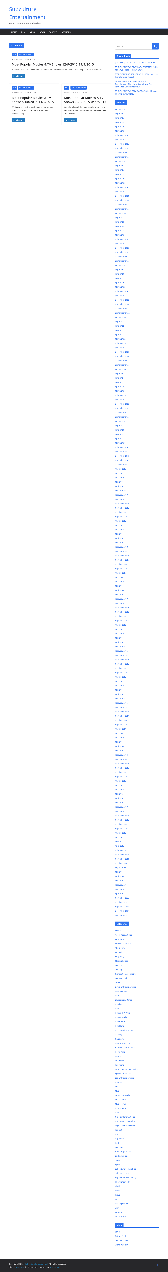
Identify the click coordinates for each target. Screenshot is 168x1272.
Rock (117, 1143)
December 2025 (122, 144)
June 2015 (119, 685)
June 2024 (119, 222)
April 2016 (119, 642)
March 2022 (120, 339)
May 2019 (119, 482)
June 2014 (119, 737)
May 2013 (119, 794)
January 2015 (121, 707)
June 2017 (119, 581)
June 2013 (119, 789)
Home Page (120, 1052)
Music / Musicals (122, 1095)
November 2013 (122, 768)
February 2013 (121, 807)
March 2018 (120, 542)
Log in (117, 1232)
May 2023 (119, 278)
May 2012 (119, 841)
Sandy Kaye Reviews (124, 1151)
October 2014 (121, 720)
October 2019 (121, 464)
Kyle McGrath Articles (124, 1073)
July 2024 (119, 217)
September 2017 (122, 568)
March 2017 (120, 594)
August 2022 (120, 317)
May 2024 (119, 226)
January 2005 (121, 915)
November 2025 (122, 148)
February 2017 (121, 599)
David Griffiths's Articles (125, 987)
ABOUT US (66, 32)
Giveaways (119, 1039)
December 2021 (122, 352)
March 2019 (120, 490)
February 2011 (121, 885)
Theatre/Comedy (122, 1182)
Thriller (118, 1186)
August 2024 (120, 213)
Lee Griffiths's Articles (124, 1078)
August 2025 (120, 161)
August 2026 (120, 109)
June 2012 (119, 837)
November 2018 (122, 508)
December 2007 (122, 911)
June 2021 (119, 378)
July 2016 (119, 629)
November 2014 (122, 716)
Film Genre (120, 1021)
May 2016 (119, 638)
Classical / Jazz (121, 961)
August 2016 (120, 625)
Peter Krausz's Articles (125, 1121)
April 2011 (119, 876)
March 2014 (120, 750)
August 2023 (120, 265)
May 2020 (119, 434)
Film (23, 32)
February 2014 (121, 755)
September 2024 (122, 209)
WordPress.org (121, 1245)
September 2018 (122, 516)
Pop (116, 1134)
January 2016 (121, 655)
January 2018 (121, 551)
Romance (119, 1147)
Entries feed (120, 1236)
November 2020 (122, 408)
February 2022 (121, 343)
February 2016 (121, 651)
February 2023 (121, 291)
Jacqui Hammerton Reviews (127, 1069)
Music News (120, 1104)
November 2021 (122, 356)
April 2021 (119, 386)
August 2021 (120, 369)
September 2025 (122, 157)
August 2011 (120, 867)
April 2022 (119, 334)
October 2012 (121, 824)
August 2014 (120, 729)
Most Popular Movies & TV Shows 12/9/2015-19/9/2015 (53, 64)
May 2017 (119, 586)
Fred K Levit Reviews (124, 1030)
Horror (118, 1056)
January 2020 (121, 451)
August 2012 (120, 833)
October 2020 (121, 412)
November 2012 (122, 820)
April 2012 (119, 846)
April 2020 (119, 438)
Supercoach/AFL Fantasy (125, 1177)
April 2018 (119, 538)
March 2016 (120, 646)
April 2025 (119, 178)
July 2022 (119, 321)
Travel (117, 1195)
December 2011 (122, 854)
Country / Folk (121, 978)
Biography (119, 956)
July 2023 (119, 269)
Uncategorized (121, 1203)
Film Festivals (121, 1017)
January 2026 (121, 139)
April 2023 (119, 282)
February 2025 (121, 187)
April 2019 (119, 486)
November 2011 (122, 859)
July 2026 (119, 113)
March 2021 (120, 391)
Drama (118, 995)
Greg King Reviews (123, 1043)
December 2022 (122, 300)
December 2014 (122, 711)
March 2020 (120, 443)
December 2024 (122, 196)
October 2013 (121, 772)
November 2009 (122, 898)
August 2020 (120, 421)
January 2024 (121, 243)
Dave (34, 59)
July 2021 (119, 373)
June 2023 (119, 274)
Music (32, 32)
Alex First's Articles (123, 943)
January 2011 (121, 889)
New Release (120, 1108)
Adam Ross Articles (123, 935)
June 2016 (119, 633)
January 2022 (121, 347)
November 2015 (122, 664)
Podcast (53, 32)
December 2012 (122, 815)
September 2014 (122, 724)
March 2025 (120, 183)
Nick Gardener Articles (125, 1117)
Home (14, 32)
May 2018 (119, 534)
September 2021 (122, 365)
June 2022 (119, 326)
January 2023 (121, 295)
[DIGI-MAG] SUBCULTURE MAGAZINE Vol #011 (135, 62)
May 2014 (119, 742)
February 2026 (121, 135)
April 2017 (119, 590)
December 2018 (122, 503)
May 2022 (119, 330)
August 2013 (120, 781)
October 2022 (121, 308)
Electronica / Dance (123, 1000)
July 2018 (119, 525)
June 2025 (119, 170)
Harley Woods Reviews (125, 1047)
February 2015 (121, 703)
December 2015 (122, 659)
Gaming (118, 1034)
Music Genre (120, 1099)
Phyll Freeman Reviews (125, 1125)
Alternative (120, 948)
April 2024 (119, 230)
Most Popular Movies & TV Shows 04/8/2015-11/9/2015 (33, 99)
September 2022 (122, 313)
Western (118, 1212)
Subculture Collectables (125, 1169)
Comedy (118, 965)
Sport (117, 1160)
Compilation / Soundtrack (126, 974)
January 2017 (121, 603)
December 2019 (122, 456)
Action (118, 930)
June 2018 (119, 529)
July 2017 (119, 577)
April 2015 (119, 694)
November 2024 (122, 200)
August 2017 (120, 573)
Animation (119, 952)
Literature (119, 1082)
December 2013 (122, 763)
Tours (117, 1190)
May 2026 (119, 122)
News (42, 32)
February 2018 (121, 547)
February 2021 (121, 395)
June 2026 (119, 118)
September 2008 (122, 906)
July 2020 (119, 425)
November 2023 (122, 252)
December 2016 (122, 607)
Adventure (119, 939)
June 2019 (119, 477)
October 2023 (121, 256)
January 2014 (121, 759)
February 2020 (121, 447)
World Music (120, 1216)
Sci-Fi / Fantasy (121, 1156)
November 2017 (122, 560)
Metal (117, 1086)
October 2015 (121, 668)
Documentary (121, 991)
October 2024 (121, 204)
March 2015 (120, 698)
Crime (117, 982)
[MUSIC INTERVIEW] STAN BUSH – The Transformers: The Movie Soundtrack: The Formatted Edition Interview (133, 84)
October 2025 (121, 152)
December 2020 (122, 404)
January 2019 (121, 499)
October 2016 (121, 616)
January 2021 (121, 399)
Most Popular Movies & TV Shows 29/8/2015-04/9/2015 (85, 99)
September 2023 (122, 261)
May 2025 (119, 174)
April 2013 (119, 798)
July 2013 (119, 785)
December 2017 (122, 555)
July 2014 (119, 733)
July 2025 (119, 165)
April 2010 (119, 893)
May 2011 (119, 872)
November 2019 (122, 460)
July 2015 (119, 681)
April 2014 (119, 746)
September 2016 (122, 620)
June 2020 (119, 430)
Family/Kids (120, 1004)
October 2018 (121, 512)
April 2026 (119, 126)
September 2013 (122, 776)
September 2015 (122, 672)
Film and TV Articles (26, 54)
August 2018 (120, 521)
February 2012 (121, 850)
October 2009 (121, 902)
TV (116, 1199)
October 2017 (121, 564)
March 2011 (120, 880)
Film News (119, 1026)
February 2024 (121, 239)
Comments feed (122, 1240)
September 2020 (122, 417)
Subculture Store (122, 1173)
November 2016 (122, 612)
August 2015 (120, 677)
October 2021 (121, 360)
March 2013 (120, 802)
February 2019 (121, 495)
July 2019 (119, 473)
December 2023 (122, 248)
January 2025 (121, 191)
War (117, 1208)
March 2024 (120, 235)
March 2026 (120, 131)
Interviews (119, 1060)
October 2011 (121, 863)
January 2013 (121, 811)
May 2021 (119, 382)
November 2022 (122, 304)
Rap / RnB (119, 1138)
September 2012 (122, 828)
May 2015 (119, 690)
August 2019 (120, 469)
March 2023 (120, 287)
